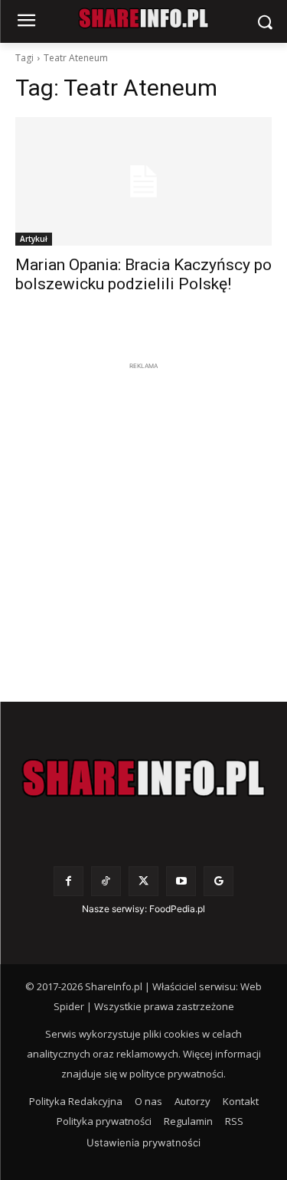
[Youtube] (181, 881)
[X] (143, 881)
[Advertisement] (143, 517)
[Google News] (218, 881)
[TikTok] (106, 881)
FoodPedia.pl (177, 908)
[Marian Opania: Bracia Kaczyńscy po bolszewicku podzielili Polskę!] (143, 181)
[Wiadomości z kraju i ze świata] (143, 18)
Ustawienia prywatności (143, 1142)
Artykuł (33, 238)
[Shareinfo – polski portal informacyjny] (143, 778)
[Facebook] (68, 881)
